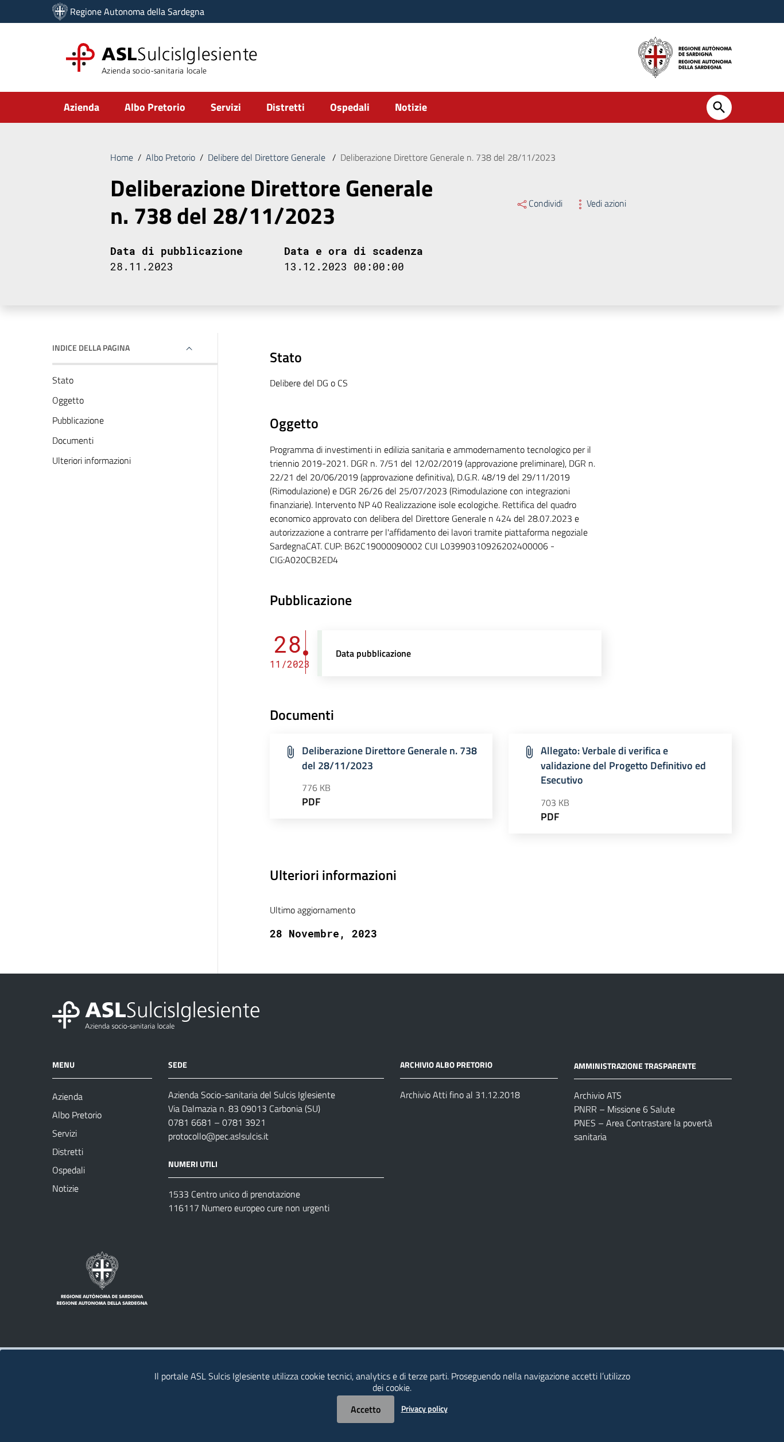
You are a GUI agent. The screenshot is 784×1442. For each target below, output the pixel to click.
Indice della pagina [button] (91, 348)
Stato (62, 380)
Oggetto (68, 400)
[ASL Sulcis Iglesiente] (60, 11)
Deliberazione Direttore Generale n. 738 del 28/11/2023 (389, 758)
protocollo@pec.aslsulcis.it (218, 1136)
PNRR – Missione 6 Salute (624, 1109)
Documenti (73, 440)
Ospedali (350, 107)
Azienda (81, 107)
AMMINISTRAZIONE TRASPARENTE (635, 1065)
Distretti (285, 107)
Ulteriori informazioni (91, 460)
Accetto (366, 1409)
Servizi (226, 107)
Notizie (411, 107)
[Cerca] (719, 107)
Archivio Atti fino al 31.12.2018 (460, 1095)
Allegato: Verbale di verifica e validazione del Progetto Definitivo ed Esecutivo (623, 765)
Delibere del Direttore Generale (268, 157)
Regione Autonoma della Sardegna (137, 11)
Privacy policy (424, 1408)
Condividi (545, 203)
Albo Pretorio (155, 107)
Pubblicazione (78, 420)
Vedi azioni (606, 203)
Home (121, 157)
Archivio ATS (598, 1095)
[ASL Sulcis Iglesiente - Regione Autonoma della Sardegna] (155, 1013)
